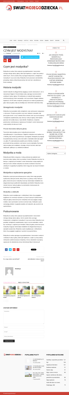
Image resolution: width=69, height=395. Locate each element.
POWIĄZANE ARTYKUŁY (9, 282)
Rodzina (36, 40)
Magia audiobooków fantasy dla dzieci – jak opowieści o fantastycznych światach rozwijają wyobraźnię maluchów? (56, 99)
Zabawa (46, 40)
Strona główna (21, 1)
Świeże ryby (49, 370)
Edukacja (20, 40)
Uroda (41, 40)
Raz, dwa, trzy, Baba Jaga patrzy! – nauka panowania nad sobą (38, 375)
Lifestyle (26, 40)
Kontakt (37, 1)
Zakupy (52, 40)
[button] (64, 40)
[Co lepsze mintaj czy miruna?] (28, 361)
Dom (11, 40)
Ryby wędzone (50, 380)
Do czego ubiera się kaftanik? (11, 259)
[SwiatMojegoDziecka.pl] (34, 8)
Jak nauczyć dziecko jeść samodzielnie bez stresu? (56, 117)
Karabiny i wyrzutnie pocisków (54, 360)
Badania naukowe (51, 367)
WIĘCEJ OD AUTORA (23, 282)
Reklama (31, 1)
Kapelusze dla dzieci (12, 47)
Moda (31, 40)
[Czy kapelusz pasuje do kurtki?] (9, 290)
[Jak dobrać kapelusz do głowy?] (24, 290)
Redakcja (8, 53)
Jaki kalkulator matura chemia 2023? (36, 260)
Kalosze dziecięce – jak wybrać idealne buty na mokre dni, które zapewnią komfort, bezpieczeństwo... (56, 134)
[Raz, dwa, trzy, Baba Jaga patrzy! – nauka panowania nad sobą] (28, 374)
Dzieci (15, 40)
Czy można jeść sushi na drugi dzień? (38, 366)
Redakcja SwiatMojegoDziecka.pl (55, 65)
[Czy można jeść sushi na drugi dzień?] (28, 367)
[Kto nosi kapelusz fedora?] (38, 290)
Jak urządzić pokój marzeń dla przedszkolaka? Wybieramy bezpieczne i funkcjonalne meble (56, 59)
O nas (26, 1)
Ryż (47, 362)
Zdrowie (57, 40)
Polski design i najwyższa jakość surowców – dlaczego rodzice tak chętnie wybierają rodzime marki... (56, 78)
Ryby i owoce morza (52, 372)
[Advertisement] (34, 26)
